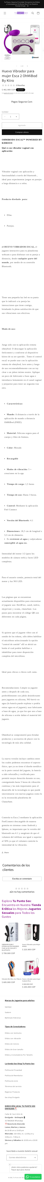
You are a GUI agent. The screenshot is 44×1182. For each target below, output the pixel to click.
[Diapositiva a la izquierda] (16, 66)
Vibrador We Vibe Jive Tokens (12, 979)
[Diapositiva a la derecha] (27, 66)
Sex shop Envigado (12, 1097)
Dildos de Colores (12, 1044)
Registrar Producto (12, 1092)
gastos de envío (8, 93)
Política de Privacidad (13, 1070)
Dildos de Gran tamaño (14, 1049)
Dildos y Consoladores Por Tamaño (19, 1055)
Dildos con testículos (13, 1033)
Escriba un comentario (22, 879)
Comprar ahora (22, 132)
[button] (5, 13)
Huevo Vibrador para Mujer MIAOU (31, 945)
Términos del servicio (13, 1086)
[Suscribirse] (34, 1157)
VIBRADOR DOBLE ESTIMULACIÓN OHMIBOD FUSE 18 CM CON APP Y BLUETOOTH (10, 947)
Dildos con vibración (13, 1038)
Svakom (8, 1012)
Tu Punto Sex (17, 1177)
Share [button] (6, 852)
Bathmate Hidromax (13, 1018)
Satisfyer (8, 1007)
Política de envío (11, 1081)
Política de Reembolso (14, 1075)
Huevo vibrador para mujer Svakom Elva (31, 980)
